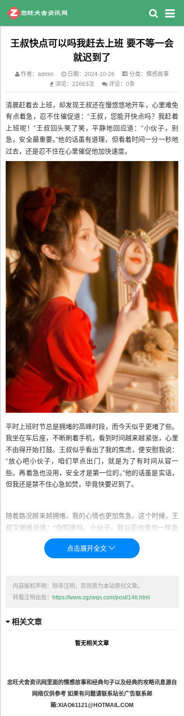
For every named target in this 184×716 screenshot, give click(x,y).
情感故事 (157, 74)
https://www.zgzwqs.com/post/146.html (101, 597)
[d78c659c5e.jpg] (92, 410)
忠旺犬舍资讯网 (37, 13)
